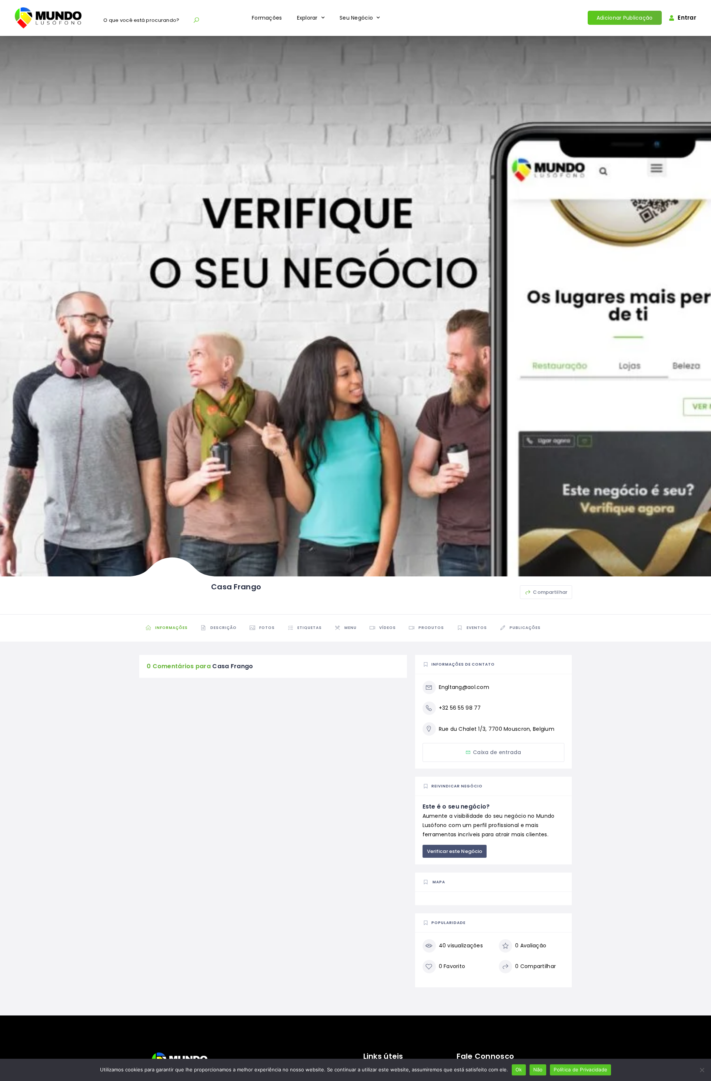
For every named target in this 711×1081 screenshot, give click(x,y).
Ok (518, 1069)
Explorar (307, 17)
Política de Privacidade (580, 1069)
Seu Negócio (356, 17)
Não (538, 1069)
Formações (267, 17)
